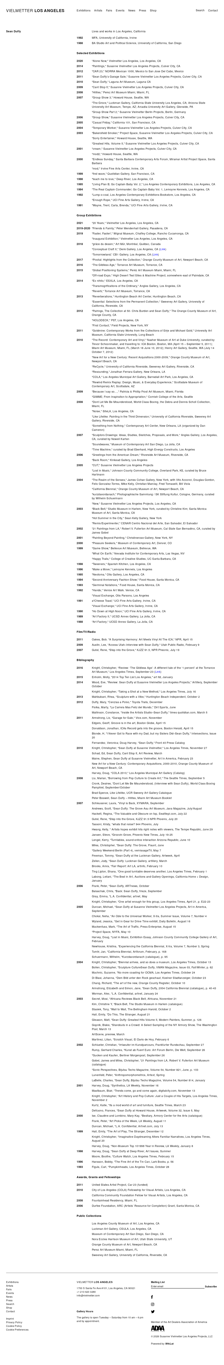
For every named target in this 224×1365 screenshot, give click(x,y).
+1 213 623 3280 (86, 1292)
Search (10, 1304)
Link (162, 249)
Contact (213, 10)
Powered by (162, 1343)
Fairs (109, 10)
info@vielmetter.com (88, 1295)
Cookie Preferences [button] (17, 1329)
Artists (98, 10)
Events (120, 10)
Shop (153, 10)
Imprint (10, 1318)
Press (142, 10)
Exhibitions (84, 10)
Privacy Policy (14, 1322)
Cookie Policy (14, 1326)
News (131, 10)
